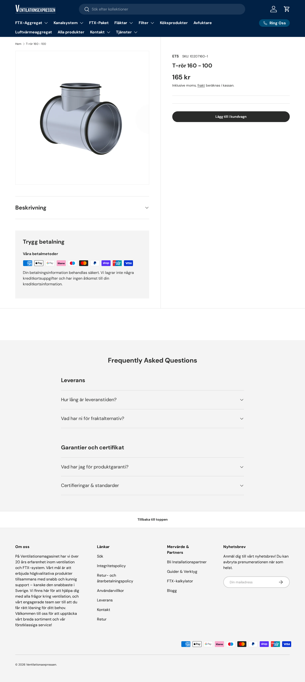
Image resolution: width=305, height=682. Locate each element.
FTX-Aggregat (28, 22)
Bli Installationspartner (187, 561)
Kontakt (97, 32)
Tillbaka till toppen (152, 519)
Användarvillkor (110, 590)
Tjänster (124, 32)
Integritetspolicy (111, 565)
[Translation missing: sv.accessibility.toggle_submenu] (46, 23)
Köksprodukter (174, 22)
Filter (143, 22)
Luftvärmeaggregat (33, 32)
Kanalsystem (66, 22)
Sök (100, 556)
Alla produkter (71, 32)
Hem (18, 44)
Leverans (105, 600)
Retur (102, 619)
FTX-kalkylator (180, 581)
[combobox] (162, 9)
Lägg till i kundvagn (231, 117)
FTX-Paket (99, 22)
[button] (287, 9)
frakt (201, 85)
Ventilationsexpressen (41, 665)
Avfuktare (202, 22)
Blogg (172, 590)
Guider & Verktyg (182, 571)
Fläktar (120, 22)
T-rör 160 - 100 (36, 44)
